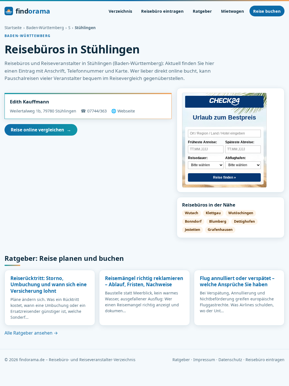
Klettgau (213, 213)
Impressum (204, 359)
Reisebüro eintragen (162, 11)
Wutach (191, 213)
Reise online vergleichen (41, 130)
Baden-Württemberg (45, 27)
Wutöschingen (240, 213)
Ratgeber (202, 11)
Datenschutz (230, 359)
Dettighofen (244, 221)
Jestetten (192, 229)
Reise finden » (224, 177)
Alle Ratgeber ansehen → (31, 333)
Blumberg (217, 221)
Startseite (13, 27)
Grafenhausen (220, 229)
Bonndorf (193, 221)
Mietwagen (232, 11)
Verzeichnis (120, 11)
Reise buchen (267, 11)
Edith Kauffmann (29, 101)
